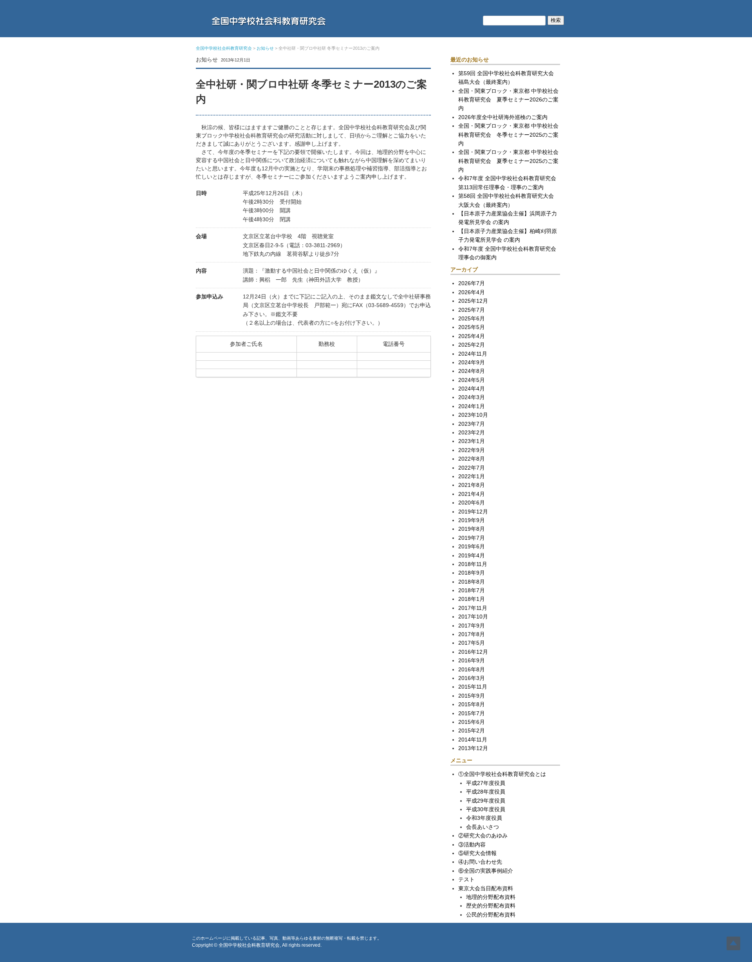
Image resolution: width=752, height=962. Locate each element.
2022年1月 (471, 476)
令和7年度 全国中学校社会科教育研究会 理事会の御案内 (507, 253)
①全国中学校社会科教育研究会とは (502, 774)
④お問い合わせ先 (480, 862)
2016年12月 (473, 652)
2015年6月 (471, 722)
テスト (466, 879)
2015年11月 (472, 687)
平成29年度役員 (485, 800)
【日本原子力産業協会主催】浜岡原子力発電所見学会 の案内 (507, 217)
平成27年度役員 (485, 783)
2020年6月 (471, 502)
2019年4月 (471, 555)
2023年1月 (471, 441)
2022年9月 (471, 450)
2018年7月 (471, 590)
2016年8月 (471, 669)
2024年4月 (471, 388)
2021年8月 (471, 485)
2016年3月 (471, 678)
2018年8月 (471, 582)
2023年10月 (473, 415)
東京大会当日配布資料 (485, 888)
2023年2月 (471, 432)
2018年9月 (471, 573)
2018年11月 (472, 564)
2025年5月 (471, 327)
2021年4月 (471, 494)
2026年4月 (471, 292)
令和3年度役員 (484, 818)
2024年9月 (471, 362)
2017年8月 (471, 634)
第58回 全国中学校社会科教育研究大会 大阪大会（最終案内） (508, 200)
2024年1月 (471, 406)
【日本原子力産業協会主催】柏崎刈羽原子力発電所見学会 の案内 (507, 235)
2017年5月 (471, 643)
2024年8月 (471, 371)
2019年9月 (471, 520)
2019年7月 (471, 538)
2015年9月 (471, 696)
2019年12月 (473, 511)
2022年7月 (471, 468)
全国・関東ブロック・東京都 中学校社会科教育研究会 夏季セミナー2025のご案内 (508, 161)
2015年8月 (471, 704)
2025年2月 (471, 345)
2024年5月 (471, 380)
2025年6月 (471, 318)
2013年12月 (473, 748)
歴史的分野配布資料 (490, 905)
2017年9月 (471, 625)
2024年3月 (471, 397)
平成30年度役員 (485, 809)
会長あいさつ (482, 827)
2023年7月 (471, 424)
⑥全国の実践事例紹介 (485, 871)
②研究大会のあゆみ (483, 835)
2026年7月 (471, 283)
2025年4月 (471, 336)
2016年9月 (471, 660)
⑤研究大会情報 (477, 853)
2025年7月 (471, 310)
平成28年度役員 (485, 791)
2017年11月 (472, 608)
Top (733, 943)
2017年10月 (473, 616)
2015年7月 (471, 713)
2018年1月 (471, 599)
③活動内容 (472, 844)
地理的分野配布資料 (490, 897)
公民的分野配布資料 (490, 914)
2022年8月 (471, 459)
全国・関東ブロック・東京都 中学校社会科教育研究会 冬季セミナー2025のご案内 (508, 134)
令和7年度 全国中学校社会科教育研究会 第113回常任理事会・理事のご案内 (509, 182)
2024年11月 (472, 354)
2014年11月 (472, 739)
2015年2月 (471, 730)
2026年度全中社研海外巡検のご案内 (503, 117)
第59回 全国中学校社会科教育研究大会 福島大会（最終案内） (508, 77)
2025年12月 (473, 301)
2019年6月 (471, 546)
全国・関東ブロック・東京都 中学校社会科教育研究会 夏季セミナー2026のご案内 (508, 100)
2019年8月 (471, 529)
